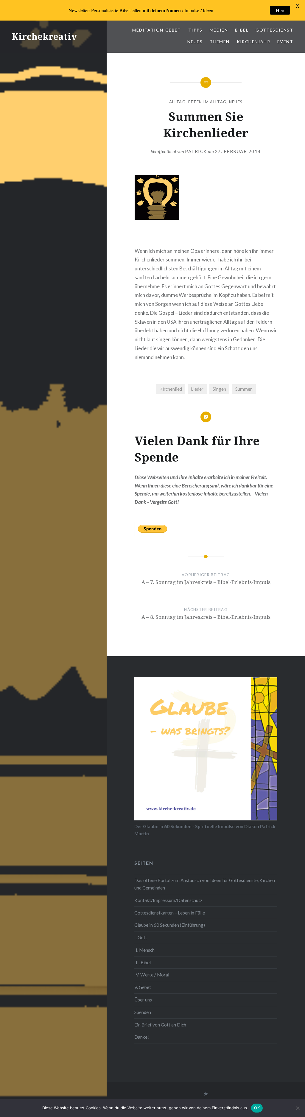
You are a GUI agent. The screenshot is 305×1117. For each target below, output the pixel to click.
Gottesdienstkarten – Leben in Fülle (169, 912)
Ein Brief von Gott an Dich (160, 1024)
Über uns (143, 999)
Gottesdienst (274, 29)
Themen (219, 41)
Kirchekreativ (44, 36)
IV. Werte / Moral (151, 974)
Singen (219, 389)
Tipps (195, 29)
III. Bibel (142, 962)
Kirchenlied (170, 389)
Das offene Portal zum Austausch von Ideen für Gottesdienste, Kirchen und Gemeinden (204, 884)
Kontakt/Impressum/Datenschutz (168, 900)
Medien (219, 29)
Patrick (196, 151)
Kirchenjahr (253, 41)
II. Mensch (144, 950)
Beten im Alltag (207, 101)
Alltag (177, 101)
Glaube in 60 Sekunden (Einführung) (169, 925)
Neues (195, 41)
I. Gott (140, 937)
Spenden (142, 1012)
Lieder (197, 389)
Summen (244, 389)
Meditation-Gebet (156, 29)
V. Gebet (142, 987)
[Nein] (298, 1108)
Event (285, 41)
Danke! (141, 1037)
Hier (280, 10)
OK (257, 1107)
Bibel (241, 29)
